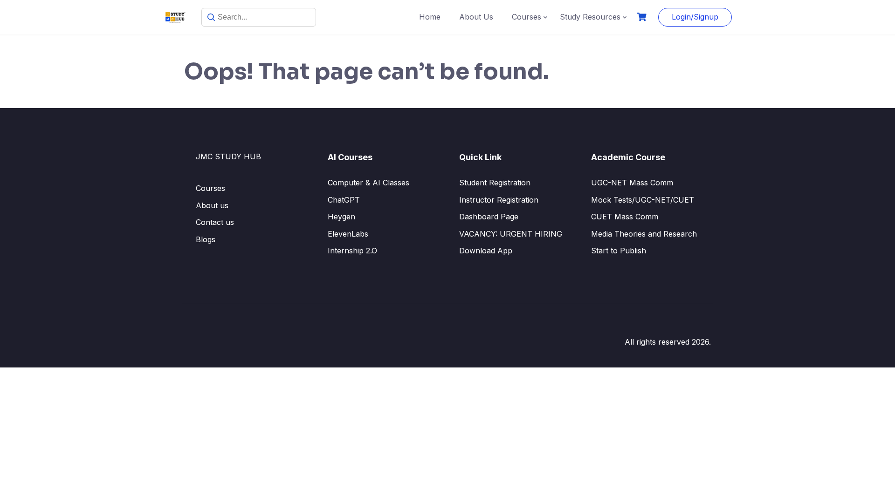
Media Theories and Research (644, 233)
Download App (485, 250)
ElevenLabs (348, 233)
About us (212, 205)
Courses (526, 16)
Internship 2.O (352, 250)
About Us (476, 16)
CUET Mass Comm (624, 216)
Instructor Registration (498, 199)
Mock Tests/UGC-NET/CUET (642, 199)
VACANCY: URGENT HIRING (510, 233)
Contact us (215, 222)
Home (430, 16)
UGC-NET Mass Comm (632, 182)
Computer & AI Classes (368, 182)
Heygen (341, 216)
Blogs (205, 239)
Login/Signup (695, 16)
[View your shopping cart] (643, 17)
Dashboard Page (488, 216)
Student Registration (494, 182)
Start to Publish (618, 250)
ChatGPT (344, 199)
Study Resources (590, 16)
